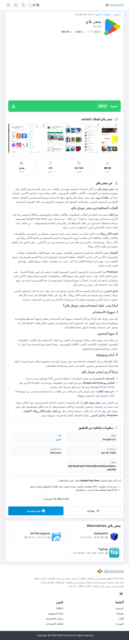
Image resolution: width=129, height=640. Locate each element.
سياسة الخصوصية (54, 618)
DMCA (59, 608)
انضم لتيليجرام (34, 510)
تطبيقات (107, 14)
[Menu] (8, 5)
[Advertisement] (64, 67)
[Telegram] (121, 594)
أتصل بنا (120, 623)
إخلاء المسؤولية (55, 613)
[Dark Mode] (16, 5)
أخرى (98, 14)
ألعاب (121, 618)
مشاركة (91, 510)
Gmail (111, 387)
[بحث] (23, 5)
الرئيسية (117, 14)
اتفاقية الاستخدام (55, 623)
